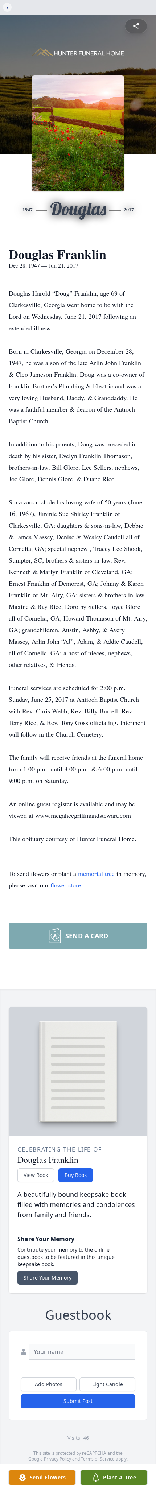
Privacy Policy (57, 1459)
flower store (65, 885)
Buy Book (76, 1174)
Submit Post (78, 1400)
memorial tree (96, 873)
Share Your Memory (47, 1277)
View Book (36, 1174)
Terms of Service (98, 1459)
